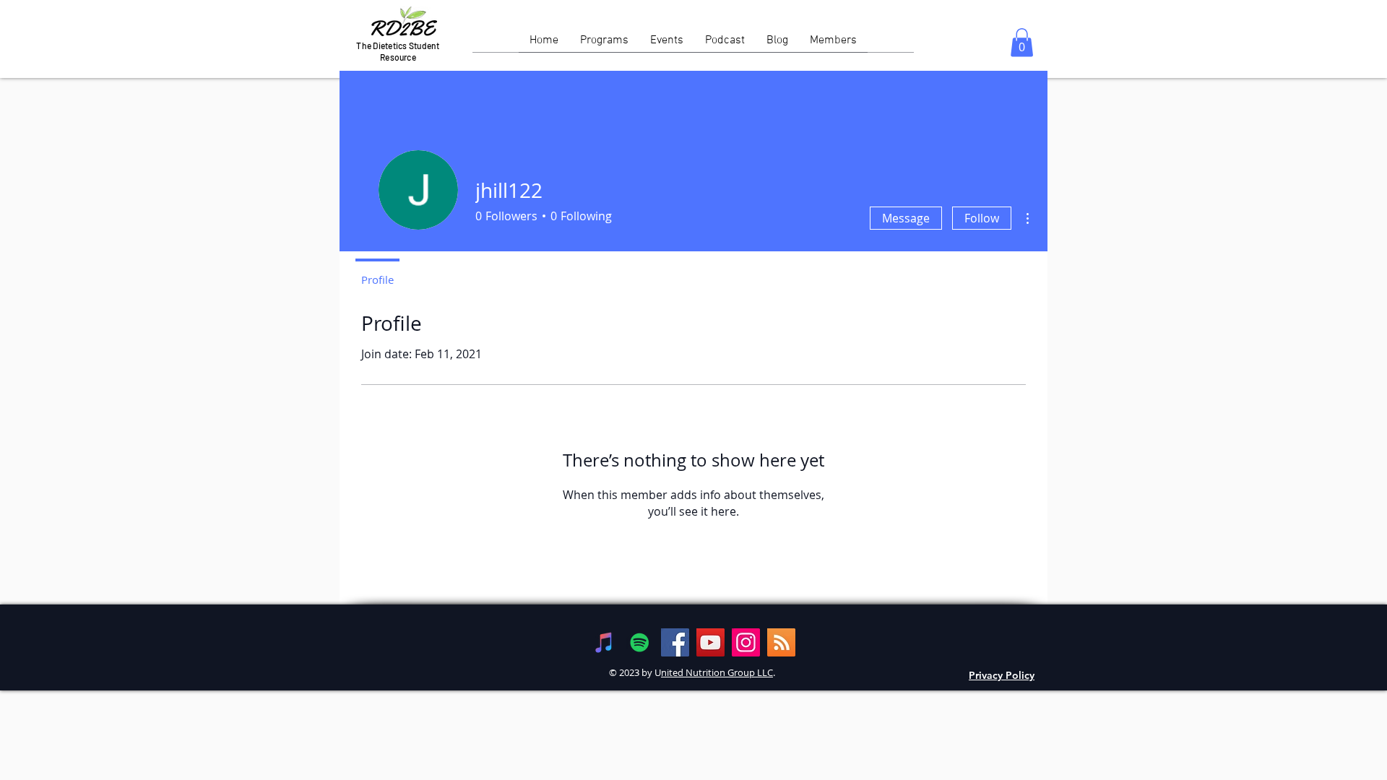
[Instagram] (746, 642)
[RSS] (781, 642)
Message (906, 218)
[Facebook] (675, 642)
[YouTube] (710, 642)
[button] (1022, 42)
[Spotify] (640, 642)
